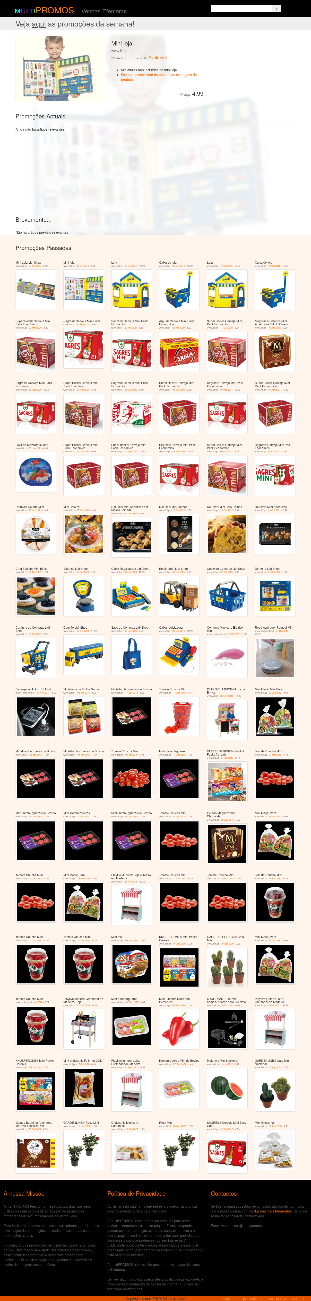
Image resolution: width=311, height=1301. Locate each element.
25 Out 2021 (35, 510)
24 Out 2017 (282, 631)
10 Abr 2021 (227, 1005)
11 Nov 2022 (84, 1126)
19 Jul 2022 (227, 1064)
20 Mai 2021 (274, 1005)
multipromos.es (261, 1298)
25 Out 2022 (179, 510)
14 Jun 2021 (83, 451)
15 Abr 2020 (275, 878)
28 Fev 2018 (275, 1126)
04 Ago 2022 (275, 1067)
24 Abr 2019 (227, 757)
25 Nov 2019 (131, 881)
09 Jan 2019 (275, 692)
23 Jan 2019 (36, 754)
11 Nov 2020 (36, 1002)
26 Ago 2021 (131, 1067)
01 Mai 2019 (275, 754)
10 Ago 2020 (274, 327)
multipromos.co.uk (290, 1298)
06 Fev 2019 (84, 754)
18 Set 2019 (275, 816)
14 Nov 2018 (179, 692)
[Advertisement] (251, 69)
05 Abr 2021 (226, 389)
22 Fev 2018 (226, 1129)
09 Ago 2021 (131, 451)
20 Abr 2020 (131, 327)
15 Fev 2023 (131, 1129)
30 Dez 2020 (131, 1002)
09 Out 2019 (36, 878)
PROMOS (54, 9)
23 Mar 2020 (35, 327)
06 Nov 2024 (179, 1126)
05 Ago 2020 (131, 940)
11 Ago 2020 (84, 940)
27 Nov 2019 (179, 878)
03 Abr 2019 (131, 754)
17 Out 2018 (131, 692)
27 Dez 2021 (179, 1064)
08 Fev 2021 (179, 1005)
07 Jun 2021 (35, 448)
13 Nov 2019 (84, 878)
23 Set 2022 (35, 1129)
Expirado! (157, 57)
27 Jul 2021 (35, 1067)
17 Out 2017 (234, 634)
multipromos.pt (234, 1298)
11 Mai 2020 (226, 327)
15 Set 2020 (275, 940)
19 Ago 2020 (227, 943)
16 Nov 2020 (83, 1005)
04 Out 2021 (226, 451)
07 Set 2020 (35, 265)
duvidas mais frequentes (273, 1211)
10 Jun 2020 (36, 940)
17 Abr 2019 (179, 754)
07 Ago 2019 (131, 816)
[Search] (276, 8)
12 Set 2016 (83, 265)
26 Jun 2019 (36, 816)
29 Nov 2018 (226, 695)
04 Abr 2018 (84, 692)
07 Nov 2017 (43, 692)
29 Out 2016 (131, 265)
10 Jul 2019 (83, 816)
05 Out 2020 (131, 389)
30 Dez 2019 (227, 878)
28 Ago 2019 (227, 819)
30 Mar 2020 (83, 324)
